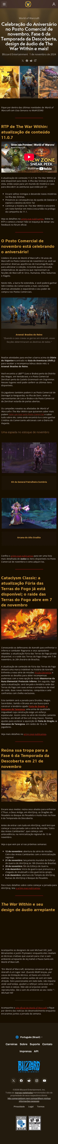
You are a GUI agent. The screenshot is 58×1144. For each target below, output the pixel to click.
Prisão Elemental (43, 672)
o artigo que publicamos (28, 888)
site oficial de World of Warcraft (31, 1007)
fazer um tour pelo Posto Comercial (26, 414)
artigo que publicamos (32, 218)
